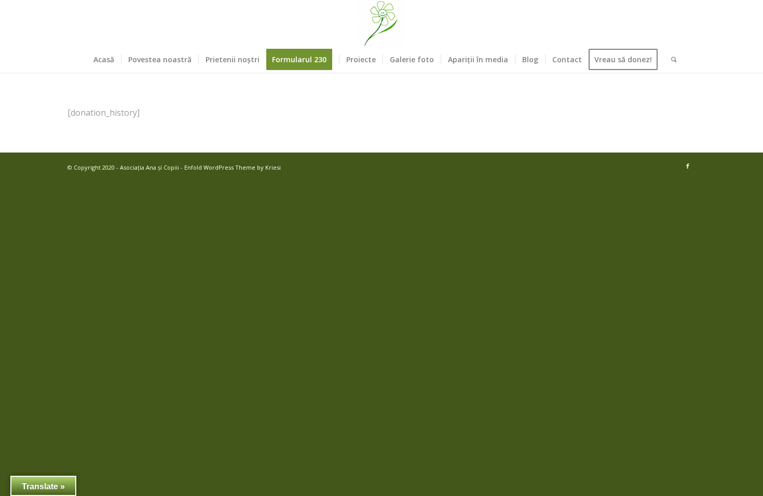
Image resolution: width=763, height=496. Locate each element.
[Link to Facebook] (688, 166)
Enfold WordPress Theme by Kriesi (232, 167)
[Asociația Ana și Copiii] (381, 23)
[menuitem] (104, 60)
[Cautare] (670, 60)
